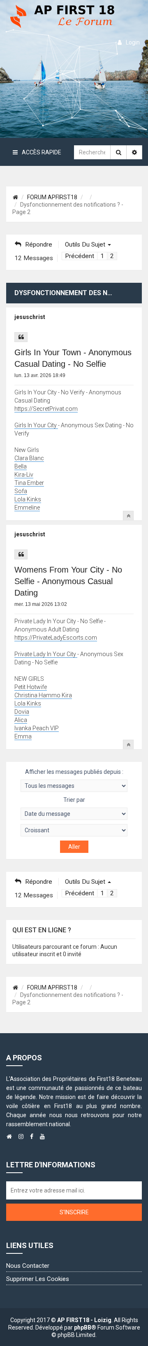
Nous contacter (27, 1265)
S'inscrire (74, 1212)
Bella (20, 466)
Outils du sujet (86, 244)
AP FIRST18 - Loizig (84, 1320)
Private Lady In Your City (45, 654)
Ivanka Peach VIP (36, 728)
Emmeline (27, 507)
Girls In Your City (36, 425)
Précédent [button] (79, 256)
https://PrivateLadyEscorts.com (55, 637)
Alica (20, 720)
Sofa (20, 491)
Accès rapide (41, 152)
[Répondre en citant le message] (21, 337)
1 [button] (102, 256)
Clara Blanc (29, 458)
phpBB (82, 1327)
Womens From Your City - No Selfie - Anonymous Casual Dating (68, 581)
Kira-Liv (23, 474)
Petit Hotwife (30, 687)
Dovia (21, 711)
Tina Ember (29, 483)
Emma (23, 736)
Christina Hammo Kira (43, 695)
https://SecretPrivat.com (46, 408)
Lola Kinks (27, 499)
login (133, 42)
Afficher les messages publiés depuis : (74, 771)
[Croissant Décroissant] (74, 830)
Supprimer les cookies (37, 1279)
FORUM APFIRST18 (52, 197)
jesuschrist (29, 317)
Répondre (38, 244)
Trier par (74, 799)
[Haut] (128, 516)
